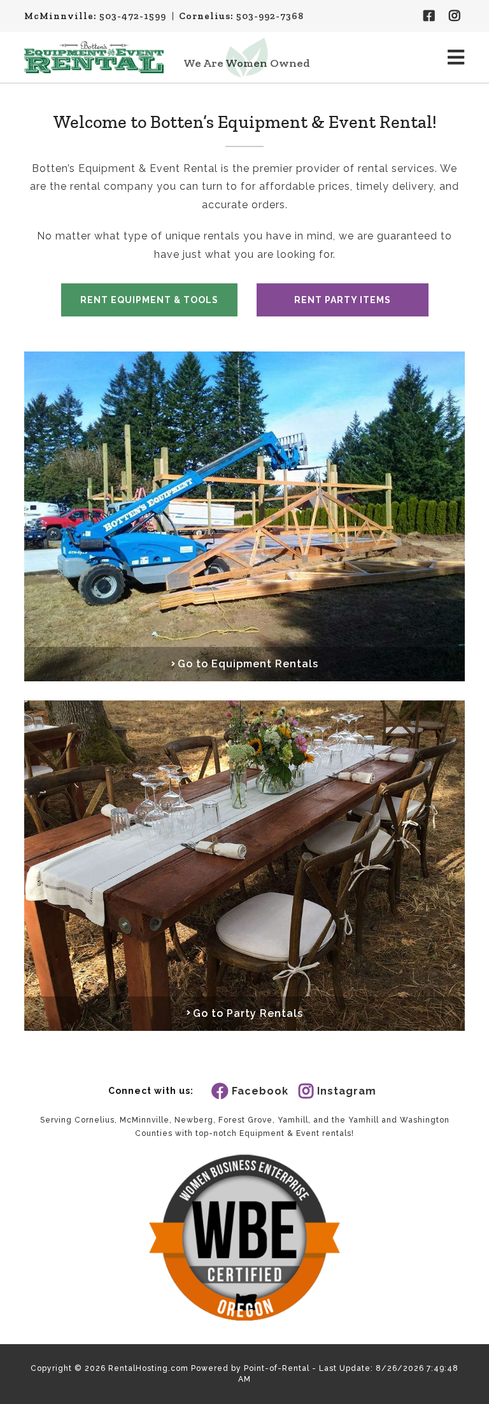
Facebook (260, 1091)
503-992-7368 (270, 16)
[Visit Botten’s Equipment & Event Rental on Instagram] (455, 16)
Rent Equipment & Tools (149, 300)
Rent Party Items (342, 300)
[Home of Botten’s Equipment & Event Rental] (94, 57)
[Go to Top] (471, 1386)
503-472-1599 (132, 16)
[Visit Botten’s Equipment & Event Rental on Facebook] (429, 16)
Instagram (346, 1091)
